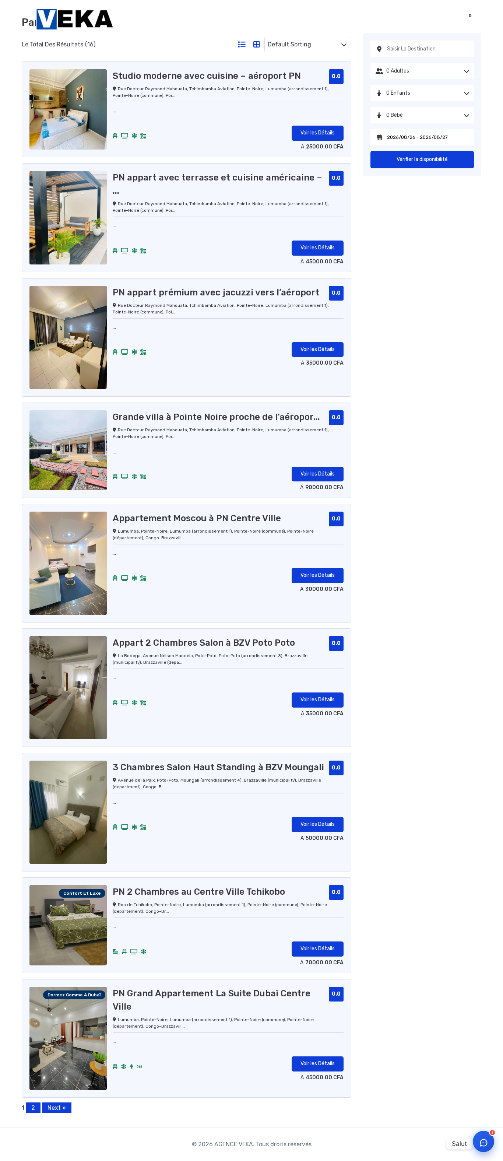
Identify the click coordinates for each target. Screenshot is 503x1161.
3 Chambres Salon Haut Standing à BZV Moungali (218, 767)
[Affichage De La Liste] (241, 44)
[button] (462, 20)
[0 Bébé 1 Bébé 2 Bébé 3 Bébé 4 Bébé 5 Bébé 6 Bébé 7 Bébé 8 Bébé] (422, 115)
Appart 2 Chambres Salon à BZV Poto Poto (204, 643)
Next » (57, 1107)
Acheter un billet (290, 18)
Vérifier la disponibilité (422, 159)
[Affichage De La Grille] (256, 44)
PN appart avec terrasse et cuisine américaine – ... (217, 184)
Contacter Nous (419, 18)
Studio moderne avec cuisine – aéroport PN (207, 76)
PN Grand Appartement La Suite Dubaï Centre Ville (211, 1000)
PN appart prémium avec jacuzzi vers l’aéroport (216, 292)
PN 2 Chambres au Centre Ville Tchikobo (199, 892)
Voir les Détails (317, 133)
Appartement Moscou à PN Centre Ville (197, 518)
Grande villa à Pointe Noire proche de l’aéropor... (216, 417)
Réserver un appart (355, 18)
